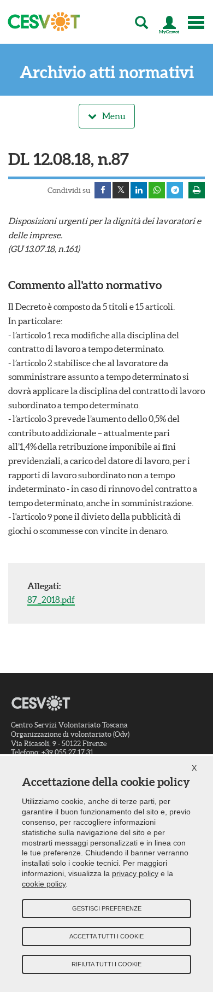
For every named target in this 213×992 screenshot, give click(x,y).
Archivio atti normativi (107, 72)
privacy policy (135, 873)
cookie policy (44, 883)
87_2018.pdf (51, 599)
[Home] (40, 22)
